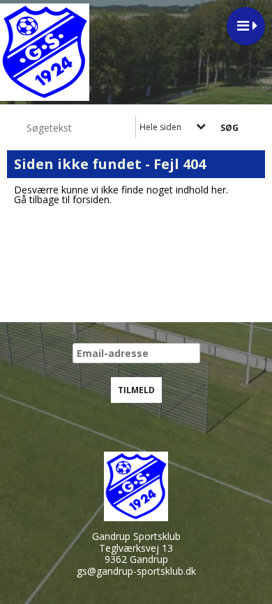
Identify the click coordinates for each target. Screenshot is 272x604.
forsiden (91, 199)
